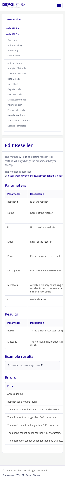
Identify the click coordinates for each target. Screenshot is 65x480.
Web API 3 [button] (12, 34)
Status (36, 475)
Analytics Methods (17, 68)
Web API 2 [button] (12, 28)
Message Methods (17, 99)
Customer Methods (17, 73)
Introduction (13, 19)
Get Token (13, 83)
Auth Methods (15, 63)
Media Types (14, 55)
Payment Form (15, 104)
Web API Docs (23, 475)
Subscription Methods (19, 120)
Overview (12, 39)
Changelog (8, 475)
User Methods (15, 94)
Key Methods (14, 89)
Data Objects (14, 78)
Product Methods (16, 110)
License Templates (17, 125)
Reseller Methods (16, 115)
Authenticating (15, 45)
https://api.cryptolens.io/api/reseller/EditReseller (36, 175)
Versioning (13, 50)
